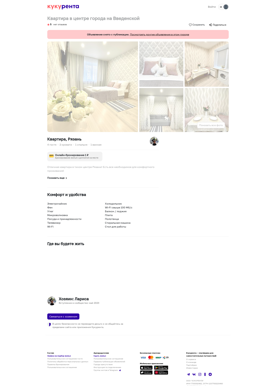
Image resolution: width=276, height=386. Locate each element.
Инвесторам (192, 368)
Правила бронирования (58, 364)
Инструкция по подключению (107, 367)
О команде (191, 362)
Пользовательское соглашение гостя (65, 358)
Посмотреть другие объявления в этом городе (159, 34)
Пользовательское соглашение (62, 367)
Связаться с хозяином (63, 316)
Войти (212, 6)
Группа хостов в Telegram (106, 370)
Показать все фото (211, 125)
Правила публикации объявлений (109, 361)
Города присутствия (103, 364)
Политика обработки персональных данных (67, 361)
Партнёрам (191, 365)
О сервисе (191, 359)
